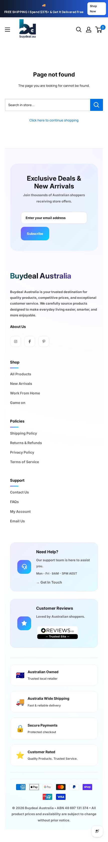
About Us (18, 326)
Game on (17, 402)
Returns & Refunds (26, 443)
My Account (20, 511)
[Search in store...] (96, 105)
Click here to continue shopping (54, 120)
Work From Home (25, 393)
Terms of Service (24, 462)
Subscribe (35, 234)
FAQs (14, 502)
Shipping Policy (23, 433)
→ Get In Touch (49, 582)
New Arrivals (21, 383)
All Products (20, 374)
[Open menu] (7, 30)
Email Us (17, 521)
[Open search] (79, 29)
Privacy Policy (22, 452)
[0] (99, 30)
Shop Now (93, 8)
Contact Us (19, 492)
